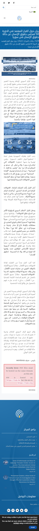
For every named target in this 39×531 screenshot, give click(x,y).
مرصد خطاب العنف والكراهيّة (26, 440)
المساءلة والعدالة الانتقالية (27, 443)
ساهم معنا (33, 504)
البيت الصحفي (30, 437)
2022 (20, 41)
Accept (33, 527)
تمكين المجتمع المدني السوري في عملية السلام (20, 446)
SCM (37, 41)
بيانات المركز (29, 41)
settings (16, 523)
